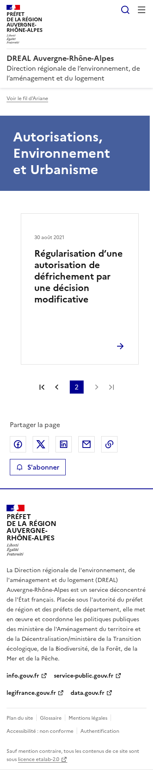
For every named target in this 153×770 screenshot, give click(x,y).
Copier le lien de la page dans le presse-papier (109, 444)
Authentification (99, 731)
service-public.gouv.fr (83, 676)
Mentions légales (88, 718)
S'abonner (43, 467)
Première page (42, 387)
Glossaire (51, 718)
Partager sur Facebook (18, 444)
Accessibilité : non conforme (40, 731)
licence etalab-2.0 (38, 759)
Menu (141, 10)
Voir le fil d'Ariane (27, 98)
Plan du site (20, 718)
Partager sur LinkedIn (63, 444)
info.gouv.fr (23, 676)
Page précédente (56, 387)
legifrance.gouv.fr (31, 693)
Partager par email (86, 444)
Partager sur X (41, 444)
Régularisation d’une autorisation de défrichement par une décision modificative (78, 276)
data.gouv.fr (87, 693)
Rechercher (125, 10)
